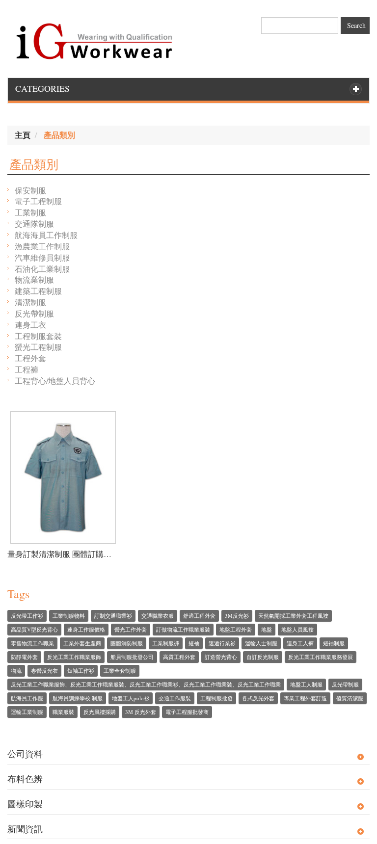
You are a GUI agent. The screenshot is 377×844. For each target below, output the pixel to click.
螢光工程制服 (38, 347)
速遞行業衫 (222, 643)
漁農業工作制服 (42, 246)
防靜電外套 (24, 656)
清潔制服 (30, 302)
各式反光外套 (258, 698)
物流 (16, 670)
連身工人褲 (300, 643)
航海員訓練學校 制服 (78, 698)
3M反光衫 (237, 615)
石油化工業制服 (42, 269)
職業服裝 (63, 711)
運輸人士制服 (261, 643)
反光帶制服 (34, 313)
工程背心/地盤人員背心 (55, 380)
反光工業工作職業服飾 (74, 656)
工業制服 (30, 212)
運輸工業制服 (27, 711)
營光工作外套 (130, 629)
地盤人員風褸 (297, 629)
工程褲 (26, 369)
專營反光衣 (44, 670)
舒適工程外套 (199, 615)
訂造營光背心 (221, 656)
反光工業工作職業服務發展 (320, 656)
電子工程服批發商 (187, 711)
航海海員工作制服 (46, 235)
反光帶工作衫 (27, 615)
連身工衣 (30, 324)
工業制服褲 (165, 643)
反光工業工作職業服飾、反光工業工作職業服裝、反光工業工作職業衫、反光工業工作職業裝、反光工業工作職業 (146, 684)
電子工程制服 (38, 201)
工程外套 (30, 358)
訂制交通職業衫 (113, 615)
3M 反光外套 (140, 711)
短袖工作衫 (80, 670)
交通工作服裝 (175, 698)
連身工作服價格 (86, 629)
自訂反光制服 (262, 656)
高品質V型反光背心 (34, 629)
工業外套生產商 (82, 643)
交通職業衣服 (157, 615)
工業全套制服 (120, 670)
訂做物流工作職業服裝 (183, 629)
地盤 (266, 629)
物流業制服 (34, 279)
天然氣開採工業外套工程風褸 (293, 615)
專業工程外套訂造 (305, 698)
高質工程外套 (179, 656)
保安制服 (30, 190)
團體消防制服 (126, 643)
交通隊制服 (34, 223)
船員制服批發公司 (132, 656)
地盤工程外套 (235, 629)
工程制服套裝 (38, 336)
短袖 (193, 643)
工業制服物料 (69, 615)
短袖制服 (334, 643)
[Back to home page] (94, 38)
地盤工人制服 (306, 684)
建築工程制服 (38, 291)
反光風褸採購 (99, 711)
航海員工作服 (27, 698)
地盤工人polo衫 (130, 698)
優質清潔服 (349, 698)
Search (356, 25)
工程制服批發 (216, 698)
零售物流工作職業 (32, 643)
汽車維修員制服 (42, 257)
